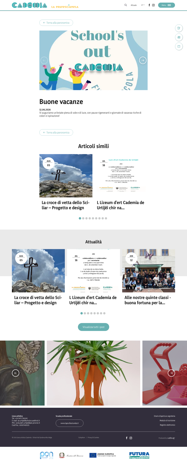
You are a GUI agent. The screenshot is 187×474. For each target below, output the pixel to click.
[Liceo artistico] (29, 5)
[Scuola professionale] (64, 6)
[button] (44, 60)
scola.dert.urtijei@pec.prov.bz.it (28, 423)
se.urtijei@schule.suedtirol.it (29, 420)
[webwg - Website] (171, 438)
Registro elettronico (167, 425)
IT (142, 5)
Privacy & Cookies (93, 437)
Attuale (134, 5)
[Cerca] (126, 5)
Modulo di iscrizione (167, 420)
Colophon (81, 437)
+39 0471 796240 (21, 418)
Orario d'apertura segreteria (164, 416)
